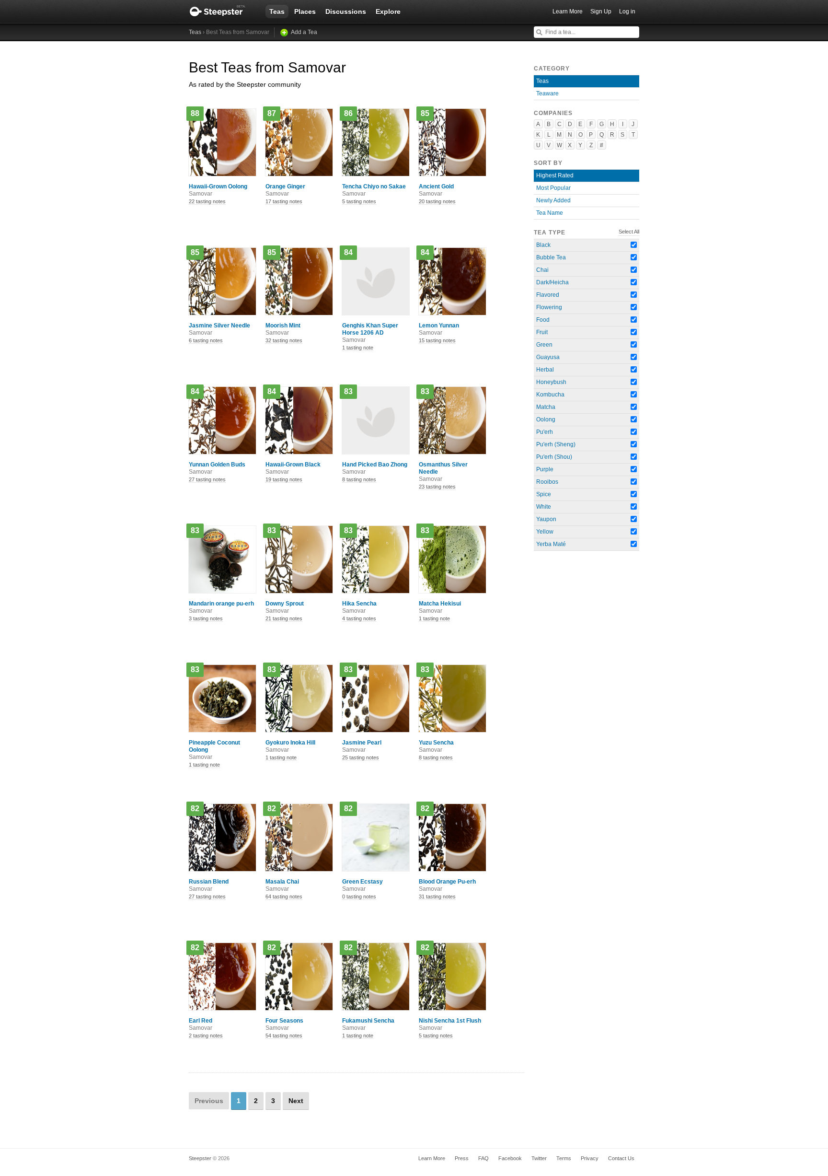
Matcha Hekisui (440, 607)
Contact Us (621, 1158)
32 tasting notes (283, 340)
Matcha (545, 407)
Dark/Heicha (552, 282)
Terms (563, 1158)
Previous (209, 1101)
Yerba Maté (551, 544)
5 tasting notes (359, 201)
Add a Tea (304, 32)
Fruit (542, 332)
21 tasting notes (283, 618)
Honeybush (551, 382)
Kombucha (550, 394)
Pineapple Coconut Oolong (214, 749)
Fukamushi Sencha (368, 1024)
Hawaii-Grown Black (293, 468)
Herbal (545, 369)
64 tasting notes (283, 896)
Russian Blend (209, 885)
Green (544, 344)
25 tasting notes (360, 757)
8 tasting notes (359, 479)
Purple (544, 469)
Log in (627, 11)
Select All (629, 231)
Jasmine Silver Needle (219, 329)
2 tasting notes (206, 1035)
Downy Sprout (284, 607)
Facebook (510, 1158)
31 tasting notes (437, 896)
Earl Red (200, 1024)
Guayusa (548, 357)
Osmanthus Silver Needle (443, 471)
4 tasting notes (359, 618)
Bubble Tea (551, 257)
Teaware (547, 93)
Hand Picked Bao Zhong (374, 468)
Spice (543, 494)
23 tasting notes (437, 486)
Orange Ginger (285, 190)
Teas (277, 11)
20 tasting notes (437, 201)
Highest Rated (555, 175)
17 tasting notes (283, 201)
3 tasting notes (206, 618)
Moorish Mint (282, 329)
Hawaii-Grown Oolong (218, 190)
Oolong (545, 419)
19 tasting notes (283, 479)
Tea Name (549, 213)
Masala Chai (282, 885)
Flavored (547, 294)
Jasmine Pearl (361, 746)
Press (462, 1158)
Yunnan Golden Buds (217, 468)
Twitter (539, 1158)
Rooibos (547, 481)
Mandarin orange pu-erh (221, 607)
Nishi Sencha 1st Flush (450, 1024)
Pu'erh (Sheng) (555, 444)
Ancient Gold (436, 190)
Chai (542, 270)
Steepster (222, 11)
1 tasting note (357, 347)
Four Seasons (284, 1024)
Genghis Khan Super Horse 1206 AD (370, 332)
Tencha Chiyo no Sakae (374, 190)
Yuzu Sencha (436, 746)
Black (543, 245)
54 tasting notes (283, 1035)
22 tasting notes (207, 201)
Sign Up (600, 11)
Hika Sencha (359, 607)
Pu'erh (544, 432)
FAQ (483, 1158)
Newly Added (553, 200)
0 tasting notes (359, 896)
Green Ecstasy (362, 885)
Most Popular (553, 188)
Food (543, 319)
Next (295, 1101)
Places (305, 11)
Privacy (589, 1158)
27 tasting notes (207, 479)
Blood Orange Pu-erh (447, 885)
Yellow (544, 531)
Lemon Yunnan (439, 329)
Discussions (345, 11)
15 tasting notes (437, 340)
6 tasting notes (206, 340)
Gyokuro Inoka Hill (290, 746)
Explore (388, 11)
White (543, 506)
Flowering (549, 307)
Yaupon (546, 519)
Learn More (567, 11)
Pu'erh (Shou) (554, 457)
